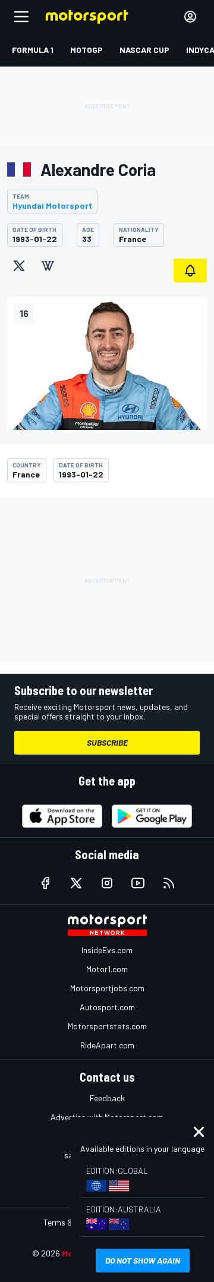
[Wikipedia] (47, 266)
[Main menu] (21, 16)
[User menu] (190, 17)
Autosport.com (107, 1007)
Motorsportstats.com (107, 1026)
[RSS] (169, 883)
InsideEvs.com (107, 950)
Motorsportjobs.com (107, 988)
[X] (19, 266)
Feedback (107, 1098)
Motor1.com (107, 969)
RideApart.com (107, 1045)
